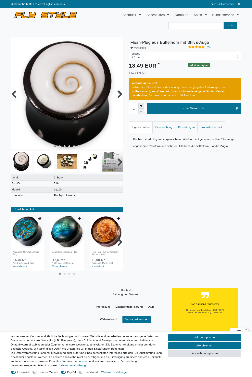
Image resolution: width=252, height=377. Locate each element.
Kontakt (126, 290)
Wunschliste (139, 47)
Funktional (91, 372)
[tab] (141, 127)
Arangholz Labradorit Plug (64, 252)
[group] (27, 231)
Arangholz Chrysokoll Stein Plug (26, 253)
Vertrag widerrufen (136, 319)
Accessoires (156, 15)
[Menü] (245, 330)
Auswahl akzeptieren (205, 353)
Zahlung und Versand (126, 294)
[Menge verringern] (141, 111)
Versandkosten (20, 266)
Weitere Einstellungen (114, 372)
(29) (208, 47)
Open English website (222, 4)
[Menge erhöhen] (141, 106)
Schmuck (129, 15)
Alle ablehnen (204, 345)
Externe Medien (48, 372)
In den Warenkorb (193, 108)
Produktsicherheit (211, 127)
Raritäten (181, 15)
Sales (198, 15)
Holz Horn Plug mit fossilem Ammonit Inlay (105, 253)
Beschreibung (163, 127)
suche (230, 25)
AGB (151, 306)
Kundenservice (223, 15)
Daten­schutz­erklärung (129, 306)
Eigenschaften (141, 127)
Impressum (103, 306)
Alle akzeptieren (205, 337)
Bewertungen (186, 127)
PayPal (71, 372)
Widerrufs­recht (109, 319)
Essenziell (23, 372)
